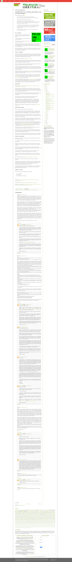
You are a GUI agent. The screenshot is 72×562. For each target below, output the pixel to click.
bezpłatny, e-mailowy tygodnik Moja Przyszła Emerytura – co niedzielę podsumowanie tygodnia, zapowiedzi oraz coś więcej (28, 184)
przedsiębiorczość (28, 524)
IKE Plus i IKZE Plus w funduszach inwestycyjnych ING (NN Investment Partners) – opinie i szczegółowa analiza (51, 77)
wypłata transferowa (46, 521)
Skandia (21, 516)
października (47, 93)
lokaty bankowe (33, 513)
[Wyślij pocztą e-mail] (24, 188)
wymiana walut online (24, 527)
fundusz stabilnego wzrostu (51, 523)
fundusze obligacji (24, 514)
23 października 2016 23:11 (28, 304)
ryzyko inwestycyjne (39, 513)
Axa (23, 517)
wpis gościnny (40, 524)
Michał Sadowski (19, 188)
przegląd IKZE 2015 (37, 514)
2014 (45, 121)
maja (46, 114)
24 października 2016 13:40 (28, 385)
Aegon (52, 517)
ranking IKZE (48, 517)
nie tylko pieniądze (43, 517)
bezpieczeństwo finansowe (37, 516)
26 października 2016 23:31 (23, 459)
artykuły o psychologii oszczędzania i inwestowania (26, 179)
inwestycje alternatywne (51, 521)
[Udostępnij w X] (26, 188)
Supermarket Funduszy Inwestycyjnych (28, 516)
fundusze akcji (37, 525)
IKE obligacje (43, 514)
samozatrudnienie (32, 524)
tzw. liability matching (18, 76)
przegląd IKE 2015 (46, 513)
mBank (32, 518)
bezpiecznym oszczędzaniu (18, 180)
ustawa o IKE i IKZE (25, 520)
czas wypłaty (51, 519)
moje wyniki (52, 518)
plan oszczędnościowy (17, 519)
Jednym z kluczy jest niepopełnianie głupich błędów (26, 123)
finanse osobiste (29, 512)
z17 (19, 356)
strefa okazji (43, 516)
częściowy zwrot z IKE (40, 523)
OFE (42, 518)
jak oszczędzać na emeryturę (20, 510)
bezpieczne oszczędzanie (22, 512)
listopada (47, 92)
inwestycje (34, 512)
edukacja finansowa (49, 512)
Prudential (19, 523)
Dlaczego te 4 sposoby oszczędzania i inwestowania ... (49, 105)
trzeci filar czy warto (19, 513)
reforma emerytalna (29, 519)
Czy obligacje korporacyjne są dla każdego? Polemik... (49, 107)
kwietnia (47, 115)
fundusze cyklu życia (41, 525)
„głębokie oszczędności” (32, 79)
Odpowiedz (18, 221)
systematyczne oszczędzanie (41, 512)
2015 (45, 120)
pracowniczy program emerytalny (20, 518)
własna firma (43, 524)
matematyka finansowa (47, 518)
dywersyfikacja (44, 523)
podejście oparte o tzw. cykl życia (27, 58)
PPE (42, 515)
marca (46, 116)
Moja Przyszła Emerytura (21, 537)
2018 (45, 87)
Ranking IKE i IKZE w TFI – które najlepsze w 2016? (49, 109)
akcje (49, 515)
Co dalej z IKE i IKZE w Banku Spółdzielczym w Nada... (49, 100)
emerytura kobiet (31, 525)
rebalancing (24, 86)
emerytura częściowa (27, 525)
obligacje (28, 515)
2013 (45, 122)
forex (47, 523)
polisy (18, 105)
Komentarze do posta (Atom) (21, 505)
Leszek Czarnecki (20, 520)
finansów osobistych (22, 541)
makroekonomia (42, 520)
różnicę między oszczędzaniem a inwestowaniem (31, 156)
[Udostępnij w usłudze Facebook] (27, 188)
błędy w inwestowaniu (38, 519)
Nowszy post (16, 503)
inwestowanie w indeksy (36, 517)
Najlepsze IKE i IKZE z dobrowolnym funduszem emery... (50, 104)
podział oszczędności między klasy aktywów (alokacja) (27, 85)
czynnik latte (36, 523)
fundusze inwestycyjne (29, 511)
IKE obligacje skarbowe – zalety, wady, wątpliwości (51, 64)
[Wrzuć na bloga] (25, 188)
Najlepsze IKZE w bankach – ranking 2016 (49, 96)
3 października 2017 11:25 (23, 487)
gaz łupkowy (45, 525)
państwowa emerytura (52, 520)
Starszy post (39, 503)
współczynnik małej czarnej (18, 527)
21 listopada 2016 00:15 (27, 479)
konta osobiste (18, 514)
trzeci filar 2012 (21, 521)
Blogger (44, 556)
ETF (18, 517)
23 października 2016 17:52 (23, 194)
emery (23, 525)
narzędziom (16, 542)
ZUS (33, 519)
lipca (46, 112)
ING (16, 523)
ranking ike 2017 (17, 521)
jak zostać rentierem (23, 515)
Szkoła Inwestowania (22, 523)
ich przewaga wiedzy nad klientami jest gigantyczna (25, 548)
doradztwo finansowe (37, 521)
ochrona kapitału (16, 524)
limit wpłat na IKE (28, 518)
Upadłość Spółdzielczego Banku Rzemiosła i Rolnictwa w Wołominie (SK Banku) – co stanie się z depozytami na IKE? (51, 50)
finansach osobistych (36, 179)
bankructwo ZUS (32, 523)
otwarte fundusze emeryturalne (22, 524)
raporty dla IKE (38, 104)
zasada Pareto (28, 527)
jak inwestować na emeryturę (43, 510)
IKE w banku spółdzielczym (28, 517)
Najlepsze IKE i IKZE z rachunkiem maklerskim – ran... (49, 94)
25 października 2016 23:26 (24, 407)
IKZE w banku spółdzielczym (45, 519)
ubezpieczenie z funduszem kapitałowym (35, 515)
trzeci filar (17, 511)
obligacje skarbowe (49, 514)
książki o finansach (30, 514)
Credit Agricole (52, 524)
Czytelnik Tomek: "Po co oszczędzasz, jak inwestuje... (49, 98)
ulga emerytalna (25, 521)
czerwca (47, 113)
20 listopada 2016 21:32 (23, 473)
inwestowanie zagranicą (50, 525)
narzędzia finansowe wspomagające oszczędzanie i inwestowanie (28, 182)
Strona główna (28, 503)
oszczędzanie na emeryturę (48, 511)
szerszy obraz (48, 516)
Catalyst (50, 524)
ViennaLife (26, 523)
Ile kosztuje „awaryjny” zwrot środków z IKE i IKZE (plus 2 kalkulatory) (51, 70)
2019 (45, 86)
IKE (52, 510)
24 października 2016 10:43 (23, 356)
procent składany (24, 519)
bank (29, 523)
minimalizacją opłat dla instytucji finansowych (28, 125)
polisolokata (42, 521)
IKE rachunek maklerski (37, 518)
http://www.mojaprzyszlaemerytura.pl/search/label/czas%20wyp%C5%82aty (28, 400)
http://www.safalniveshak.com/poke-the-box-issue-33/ (28, 242)
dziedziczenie (16, 525)
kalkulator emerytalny (31, 520)
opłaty (21, 517)
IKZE (16, 105)
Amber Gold (47, 524)
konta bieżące (45, 515)
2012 (45, 123)
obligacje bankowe (47, 520)
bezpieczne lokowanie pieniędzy (24, 513)
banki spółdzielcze (32, 521)
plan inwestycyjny (52, 513)
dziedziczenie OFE (20, 525)
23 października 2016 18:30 (28, 224)
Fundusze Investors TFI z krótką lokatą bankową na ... (50, 102)
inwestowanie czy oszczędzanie (38, 511)
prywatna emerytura (32, 510)
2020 (45, 85)
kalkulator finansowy (37, 520)
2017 (45, 88)
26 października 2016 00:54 (28, 433)
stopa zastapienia (36, 524)
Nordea (29, 521)
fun (34, 525)
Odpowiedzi (19, 223)
